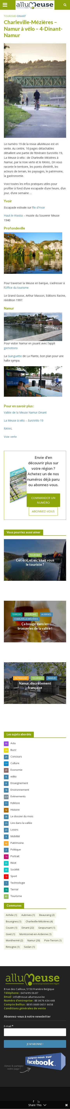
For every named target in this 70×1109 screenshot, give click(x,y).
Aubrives (46, 614)
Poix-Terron (52, 940)
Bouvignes (13, 921)
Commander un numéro (43, 500)
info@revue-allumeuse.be (29, 997)
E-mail (8, 1026)
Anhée (11, 915)
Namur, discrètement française (35, 685)
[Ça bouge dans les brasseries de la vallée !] (35, 621)
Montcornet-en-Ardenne (35, 934)
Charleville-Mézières (26, 619)
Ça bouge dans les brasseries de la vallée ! (35, 626)
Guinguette (15, 356)
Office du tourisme (17, 287)
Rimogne (12, 947)
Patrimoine (21, 678)
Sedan (29, 947)
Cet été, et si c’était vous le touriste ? (35, 562)
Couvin (11, 927)
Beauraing (46, 915)
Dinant (21, 16)
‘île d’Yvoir (39, 207)
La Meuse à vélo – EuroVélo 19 (23, 420)
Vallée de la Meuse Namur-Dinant (25, 412)
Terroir (16, 614)
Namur (52, 678)
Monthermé (14, 940)
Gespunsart (46, 927)
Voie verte (10, 437)
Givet (10, 934)
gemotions (11, 348)
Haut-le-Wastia (13, 215)
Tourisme (10, 16)
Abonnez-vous (43, 511)
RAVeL (8, 428)
